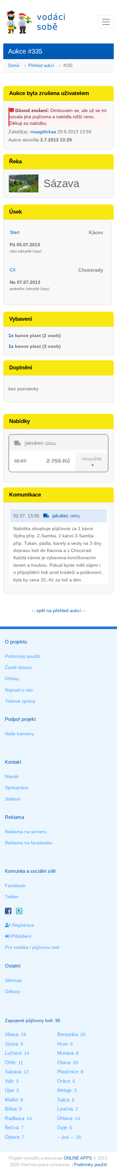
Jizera (11, 1044)
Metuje (64, 1090)
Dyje (62, 1127)
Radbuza (14, 1118)
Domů (13, 65)
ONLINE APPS (78, 1158)
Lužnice (13, 1053)
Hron (62, 1044)
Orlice (63, 1081)
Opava (12, 1137)
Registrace (22, 925)
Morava (65, 1053)
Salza (63, 1099)
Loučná (65, 1109)
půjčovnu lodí (45, 947)
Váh (9, 1081)
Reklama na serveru (25, 831)
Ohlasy (12, 678)
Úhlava (64, 1118)
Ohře (10, 1062)
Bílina (11, 1109)
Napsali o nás (19, 689)
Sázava (13, 1071)
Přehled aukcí (41, 65)
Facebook (15, 885)
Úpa (9, 1090)
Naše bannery (19, 733)
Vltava (11, 1034)
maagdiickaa (43, 131)
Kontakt (13, 762)
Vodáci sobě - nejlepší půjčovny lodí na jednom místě (35, 21)
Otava (63, 1062)
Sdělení (12, 799)
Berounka (67, 1034)
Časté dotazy (18, 667)
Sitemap (13, 980)
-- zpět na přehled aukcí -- (58, 610)
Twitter (12, 896)
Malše (11, 1099)
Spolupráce (16, 787)
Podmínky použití (22, 656)
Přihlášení (20, 936)
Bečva (12, 1127)
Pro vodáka (16, 947)
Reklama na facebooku (28, 842)
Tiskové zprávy (20, 701)
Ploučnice (67, 1071)
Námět (12, 776)
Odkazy (12, 991)
